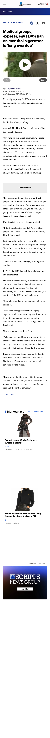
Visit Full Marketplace (36, 411)
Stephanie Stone (13, 88)
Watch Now (42, 4)
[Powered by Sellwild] (41, 563)
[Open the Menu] (4, 4)
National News (13, 22)
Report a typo (9, 394)
